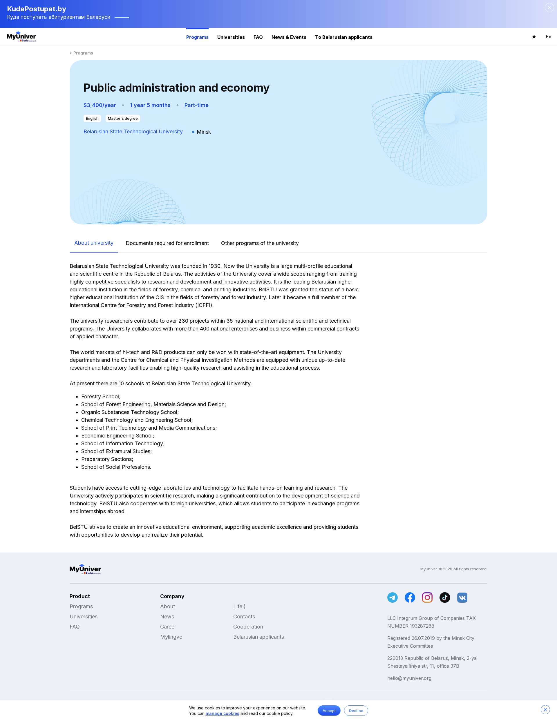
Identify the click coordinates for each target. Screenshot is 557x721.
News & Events (289, 37)
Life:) (239, 606)
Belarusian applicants (258, 637)
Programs (197, 37)
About (167, 606)
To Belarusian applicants (343, 37)
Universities (231, 37)
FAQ (258, 37)
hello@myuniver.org (409, 678)
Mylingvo (171, 637)
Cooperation (248, 627)
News (167, 616)
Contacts (244, 616)
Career (168, 627)
